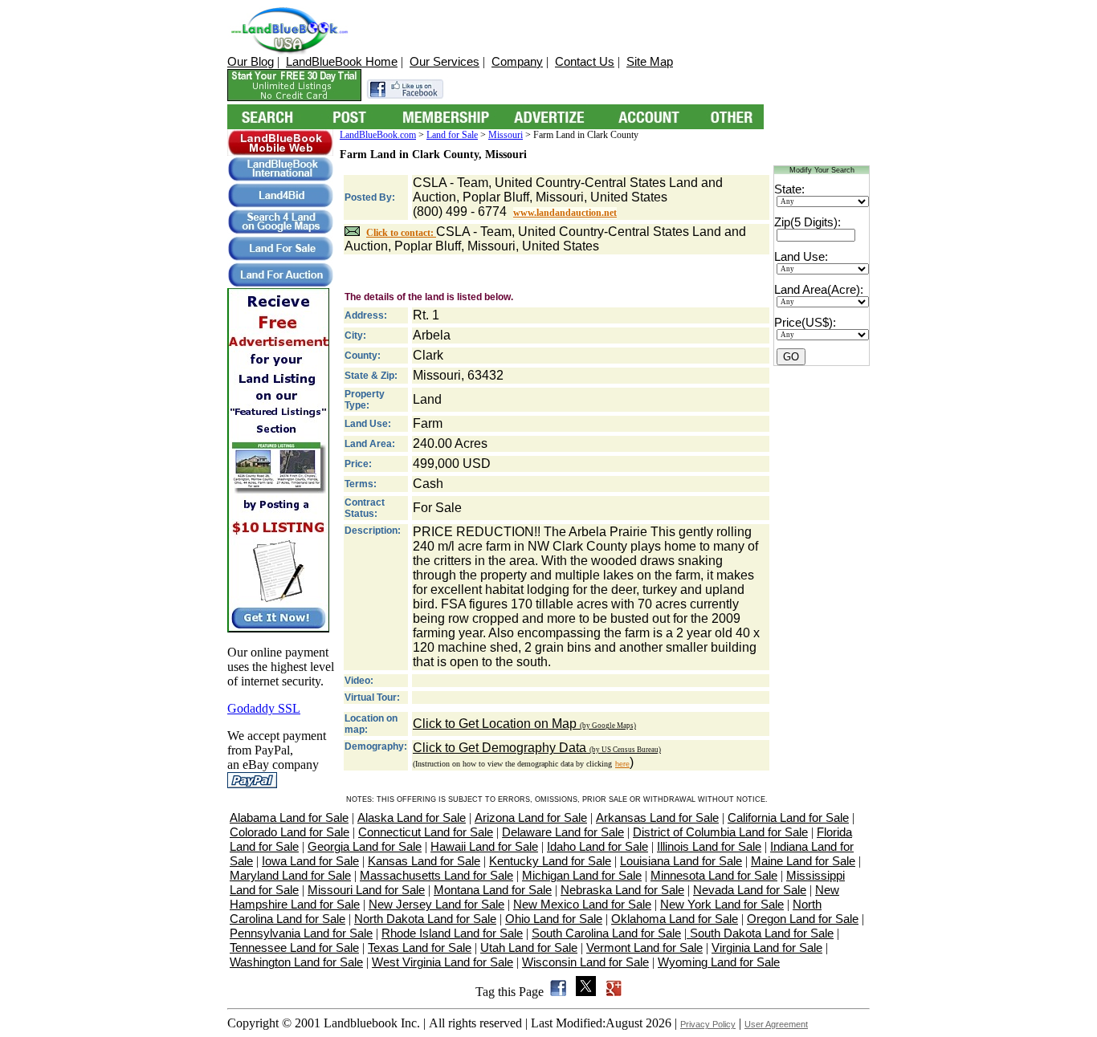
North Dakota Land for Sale (425, 918)
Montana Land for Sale (493, 890)
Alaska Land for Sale (411, 817)
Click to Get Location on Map (524, 723)
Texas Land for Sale (419, 947)
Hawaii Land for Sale (484, 846)
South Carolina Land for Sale (606, 933)
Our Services (444, 61)
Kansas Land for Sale (424, 861)
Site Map (649, 61)
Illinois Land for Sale (709, 846)
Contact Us (584, 61)
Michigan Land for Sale (582, 875)
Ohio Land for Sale (553, 918)
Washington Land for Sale (296, 962)
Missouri (505, 134)
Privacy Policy (708, 1024)
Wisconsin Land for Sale (585, 962)
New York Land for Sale (722, 904)
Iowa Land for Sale (310, 861)
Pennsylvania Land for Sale (301, 933)
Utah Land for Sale (528, 947)
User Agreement (776, 1024)
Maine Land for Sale (803, 861)
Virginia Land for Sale (767, 947)
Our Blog (250, 61)
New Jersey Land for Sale (436, 904)
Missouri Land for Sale (366, 890)
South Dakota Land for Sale (760, 933)
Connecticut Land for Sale (425, 832)
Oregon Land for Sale (802, 918)
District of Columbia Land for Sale (720, 832)
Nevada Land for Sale (749, 890)
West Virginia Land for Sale (442, 962)
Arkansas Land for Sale (657, 817)
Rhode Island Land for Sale (452, 933)
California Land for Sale (788, 817)
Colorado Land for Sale (289, 832)
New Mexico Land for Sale (582, 904)
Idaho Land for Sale (597, 846)
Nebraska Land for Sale (622, 890)
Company (517, 61)
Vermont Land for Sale (644, 947)
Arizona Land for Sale (531, 817)
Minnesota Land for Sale (713, 875)
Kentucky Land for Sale (550, 861)
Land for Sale (452, 134)
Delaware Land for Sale (563, 832)
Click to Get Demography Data (537, 747)
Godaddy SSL (263, 708)
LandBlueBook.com (378, 134)
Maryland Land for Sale (290, 875)
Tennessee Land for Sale (294, 947)
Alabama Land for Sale (289, 817)
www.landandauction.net (565, 212)
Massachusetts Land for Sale (436, 875)
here (622, 764)
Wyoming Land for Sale (719, 962)
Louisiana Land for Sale (681, 861)
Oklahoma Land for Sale (674, 918)
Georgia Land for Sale (365, 846)
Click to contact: (401, 232)
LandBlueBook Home (342, 61)
